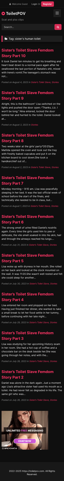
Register (47, 4)
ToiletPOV (15, 13)
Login (34, 4)
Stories (55, 82)
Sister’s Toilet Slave (40, 82)
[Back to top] (54, 472)
